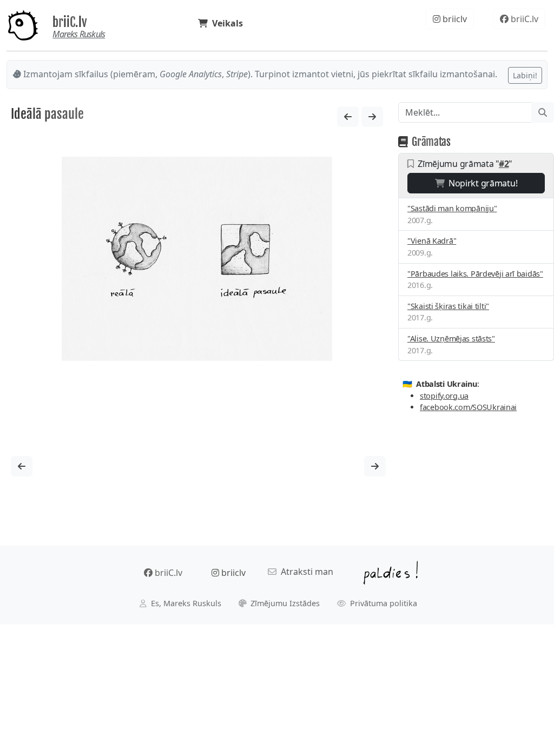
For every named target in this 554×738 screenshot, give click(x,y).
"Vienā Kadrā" (431, 241)
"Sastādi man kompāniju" (452, 208)
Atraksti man (304, 572)
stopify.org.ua (444, 396)
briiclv (453, 19)
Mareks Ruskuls (78, 34)
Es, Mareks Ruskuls (185, 603)
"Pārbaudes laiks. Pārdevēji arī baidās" (475, 274)
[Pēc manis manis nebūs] (372, 116)
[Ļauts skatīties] (348, 116)
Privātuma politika (382, 603)
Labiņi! (525, 75)
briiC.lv (69, 22)
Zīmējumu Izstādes (284, 603)
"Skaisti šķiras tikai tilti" (448, 306)
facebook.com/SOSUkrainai (468, 407)
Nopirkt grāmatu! (480, 183)
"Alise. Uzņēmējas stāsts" (451, 338)
